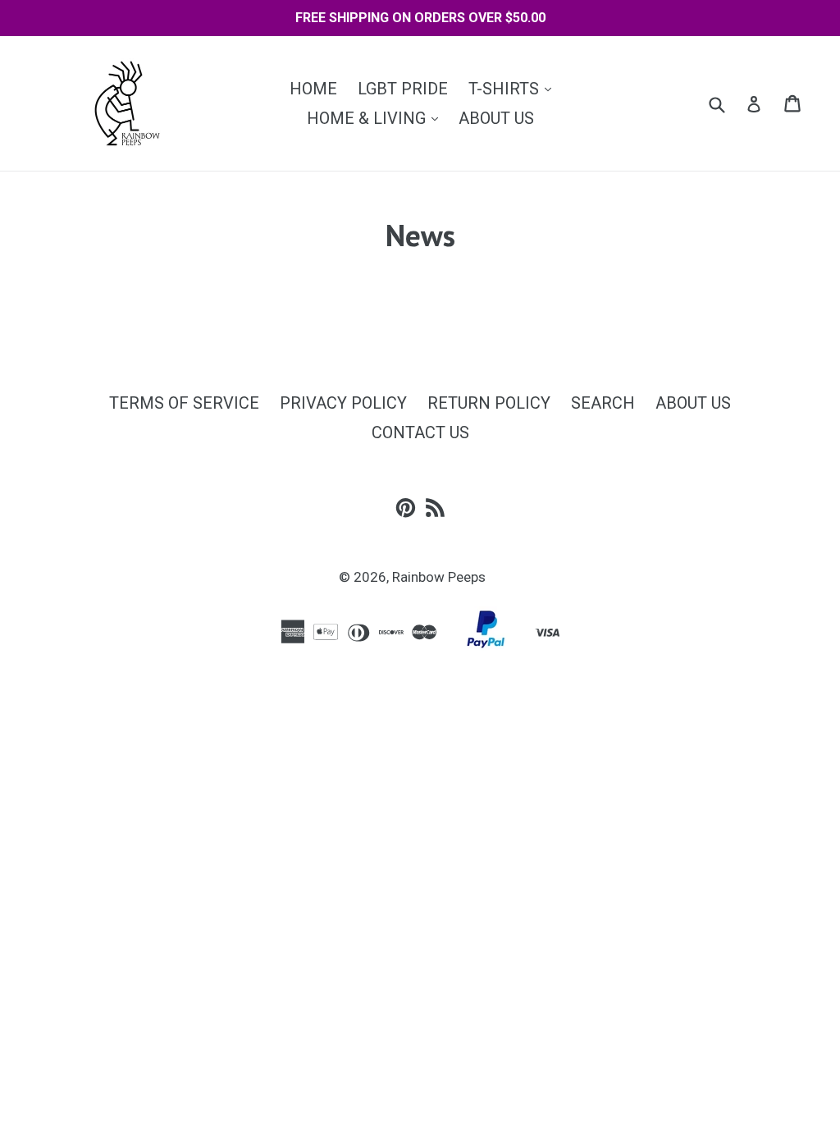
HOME (313, 88)
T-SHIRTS (513, 88)
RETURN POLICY (488, 403)
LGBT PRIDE (403, 88)
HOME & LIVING (376, 118)
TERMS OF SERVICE (184, 403)
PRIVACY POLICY (343, 403)
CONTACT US (420, 432)
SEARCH (603, 403)
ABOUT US (496, 118)
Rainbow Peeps (439, 577)
